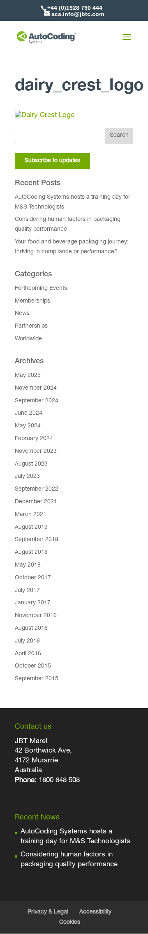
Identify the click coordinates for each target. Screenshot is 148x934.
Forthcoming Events (41, 288)
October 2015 (33, 666)
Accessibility (95, 912)
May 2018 (28, 565)
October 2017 (33, 578)
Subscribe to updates (52, 161)
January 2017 (33, 603)
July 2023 (27, 477)
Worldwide (28, 339)
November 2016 (36, 616)
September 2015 (36, 679)
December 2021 (36, 502)
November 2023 (36, 451)
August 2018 (31, 552)
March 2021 (30, 515)
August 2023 (31, 464)
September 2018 (36, 540)
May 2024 (28, 426)
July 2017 (27, 591)
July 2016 (27, 641)
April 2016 (28, 654)
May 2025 (28, 376)
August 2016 (31, 628)
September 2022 (36, 489)
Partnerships (31, 326)
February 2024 (34, 439)
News (22, 314)
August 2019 (31, 527)
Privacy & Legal (48, 912)
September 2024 (36, 401)
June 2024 (28, 413)
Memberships (32, 301)
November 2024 (36, 388)
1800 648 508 (58, 780)
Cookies (69, 922)
